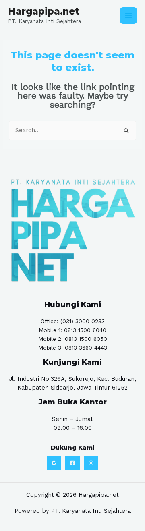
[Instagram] (91, 463)
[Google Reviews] (54, 463)
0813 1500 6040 (85, 330)
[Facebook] (72, 463)
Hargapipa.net (43, 11)
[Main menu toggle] (128, 15)
